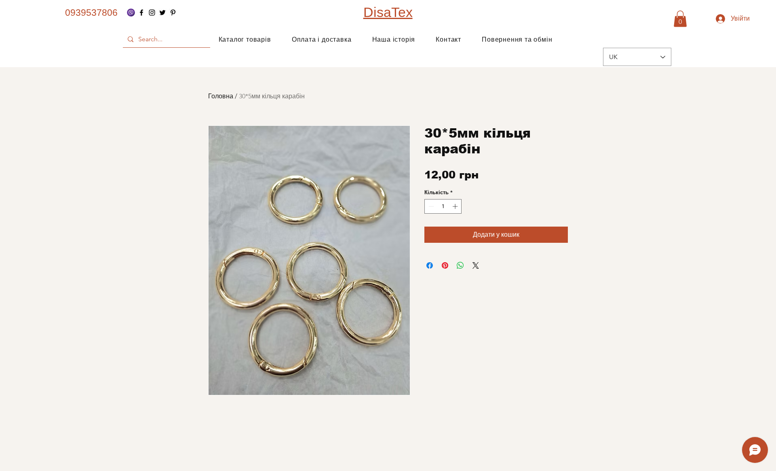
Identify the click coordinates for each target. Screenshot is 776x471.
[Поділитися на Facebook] (429, 265)
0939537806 (91, 12)
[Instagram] (152, 12)
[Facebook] (141, 12)
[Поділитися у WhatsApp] (460, 265)
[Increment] (456, 206)
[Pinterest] (173, 12)
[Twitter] (162, 12)
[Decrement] (430, 206)
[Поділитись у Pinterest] (445, 265)
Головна (220, 96)
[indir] (131, 12)
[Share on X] (476, 265)
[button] (680, 19)
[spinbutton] (443, 206)
